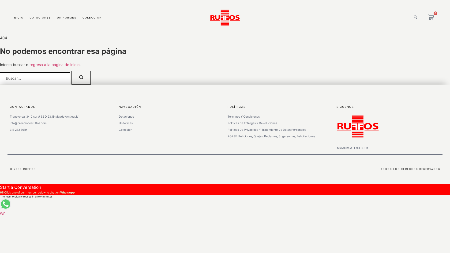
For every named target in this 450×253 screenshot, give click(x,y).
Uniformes (66, 17)
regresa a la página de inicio (55, 64)
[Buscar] (81, 78)
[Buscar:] (35, 78)
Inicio (18, 17)
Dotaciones (40, 17)
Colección (92, 17)
